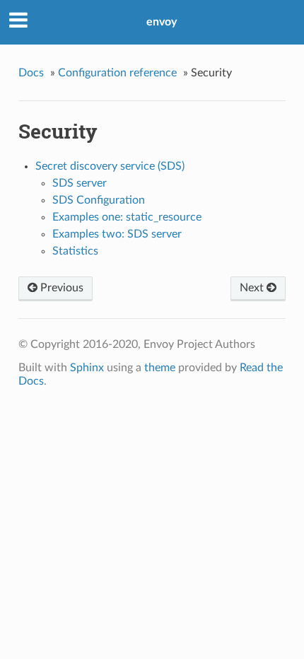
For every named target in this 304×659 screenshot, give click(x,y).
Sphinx (87, 367)
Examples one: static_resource (126, 217)
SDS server (79, 183)
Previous (60, 287)
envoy (161, 22)
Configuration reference (117, 72)
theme (159, 367)
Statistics (75, 251)
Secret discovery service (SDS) (110, 166)
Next (253, 287)
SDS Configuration (98, 200)
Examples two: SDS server (117, 234)
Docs (31, 72)
